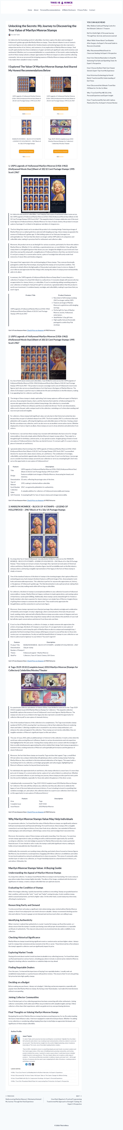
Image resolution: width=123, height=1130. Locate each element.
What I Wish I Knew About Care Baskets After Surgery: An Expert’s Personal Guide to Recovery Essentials (102, 43)
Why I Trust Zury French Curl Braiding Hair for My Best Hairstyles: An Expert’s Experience (37, 1072)
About (36, 10)
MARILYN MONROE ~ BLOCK (25, 506)
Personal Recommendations (50, 10)
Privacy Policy (82, 10)
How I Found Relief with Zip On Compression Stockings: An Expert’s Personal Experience (37, 1078)
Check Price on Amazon (26, 108)
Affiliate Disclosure (69, 10)
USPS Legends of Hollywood (25, 336)
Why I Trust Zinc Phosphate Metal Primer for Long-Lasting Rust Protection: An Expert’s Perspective (40, 1081)
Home (30, 10)
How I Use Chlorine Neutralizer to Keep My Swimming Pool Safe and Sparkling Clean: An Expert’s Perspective (102, 60)
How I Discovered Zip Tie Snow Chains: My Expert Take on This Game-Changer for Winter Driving (39, 1075)
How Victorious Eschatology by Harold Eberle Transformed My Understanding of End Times (101, 78)
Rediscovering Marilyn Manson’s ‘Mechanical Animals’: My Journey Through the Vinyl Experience (24, 1099)
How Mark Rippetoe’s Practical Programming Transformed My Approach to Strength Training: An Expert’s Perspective (64, 1100)
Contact (92, 10)
